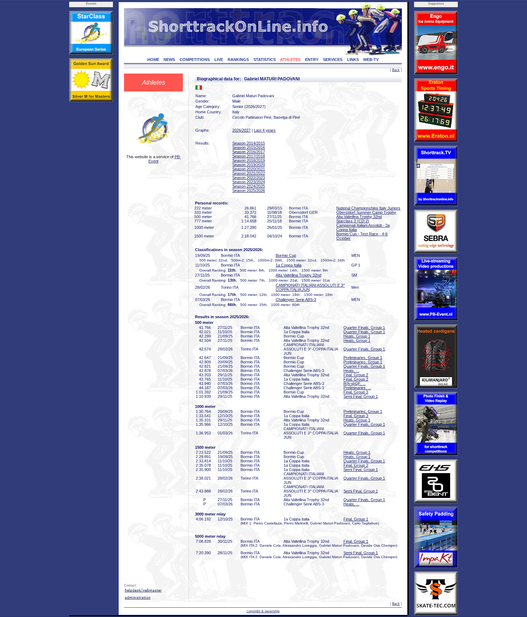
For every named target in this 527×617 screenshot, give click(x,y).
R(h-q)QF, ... (354, 383)
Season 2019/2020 (248, 165)
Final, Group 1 (355, 519)
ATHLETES (290, 59)
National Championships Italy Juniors (368, 208)
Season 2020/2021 (248, 169)
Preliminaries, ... (357, 388)
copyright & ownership (263, 611)
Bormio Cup (286, 255)
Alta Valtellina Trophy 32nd (359, 217)
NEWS (169, 59)
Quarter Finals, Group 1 (364, 327)
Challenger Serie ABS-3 (296, 299)
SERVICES (332, 59)
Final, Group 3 (355, 392)
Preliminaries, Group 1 (362, 357)
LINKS (353, 59)
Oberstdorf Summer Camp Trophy (366, 212)
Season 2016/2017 (248, 152)
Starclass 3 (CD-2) (352, 221)
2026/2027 (241, 130)
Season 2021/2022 (248, 173)
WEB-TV (371, 59)
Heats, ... (351, 370)
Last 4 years (265, 130)
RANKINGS (238, 59)
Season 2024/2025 (248, 186)
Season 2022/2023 (248, 177)
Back (396, 70)
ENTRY (311, 59)
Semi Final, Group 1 (360, 396)
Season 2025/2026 (248, 190)
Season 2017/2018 (248, 156)
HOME (153, 59)
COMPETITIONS (195, 59)
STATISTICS (264, 59)
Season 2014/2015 (248, 143)
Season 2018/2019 (248, 160)
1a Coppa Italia (289, 265)
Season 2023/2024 (248, 182)
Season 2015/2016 (248, 147)
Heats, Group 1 (356, 336)
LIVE (218, 59)
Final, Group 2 (355, 375)
